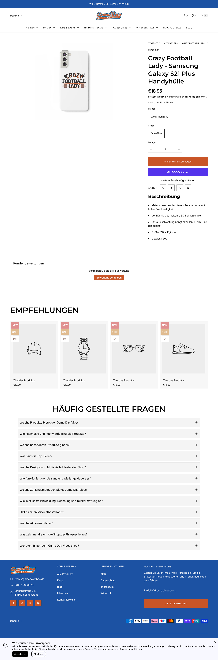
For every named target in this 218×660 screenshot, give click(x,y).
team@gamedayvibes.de (29, 579)
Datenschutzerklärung (131, 649)
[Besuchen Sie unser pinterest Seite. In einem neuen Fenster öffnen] (38, 603)
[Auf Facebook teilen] (171, 188)
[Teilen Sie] (163, 188)
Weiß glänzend (160, 116)
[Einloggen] (193, 15)
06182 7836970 (24, 585)
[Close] (214, 641)
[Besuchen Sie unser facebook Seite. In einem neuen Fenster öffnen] (13, 603)
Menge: (152, 142)
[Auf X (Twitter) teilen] (180, 188)
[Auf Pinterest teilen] (188, 188)
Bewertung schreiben (109, 277)
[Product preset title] (34, 348)
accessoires (171, 43)
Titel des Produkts (24, 380)
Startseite (154, 43)
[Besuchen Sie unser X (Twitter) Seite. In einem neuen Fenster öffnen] (30, 603)
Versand (171, 96)
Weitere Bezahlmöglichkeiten (178, 180)
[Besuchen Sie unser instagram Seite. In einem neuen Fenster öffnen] (22, 603)
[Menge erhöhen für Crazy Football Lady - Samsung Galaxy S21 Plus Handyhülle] (179, 149)
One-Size (156, 133)
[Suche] (186, 15)
